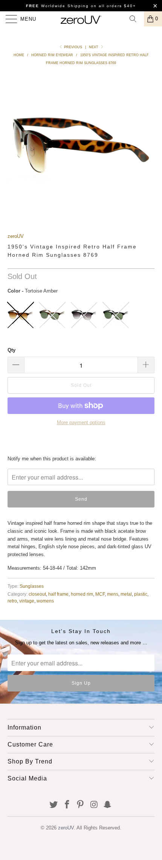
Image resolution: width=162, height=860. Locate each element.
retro (12, 600)
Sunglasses (32, 586)
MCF (100, 594)
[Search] (135, 18)
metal (126, 594)
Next (94, 47)
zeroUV (16, 236)
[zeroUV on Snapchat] (107, 805)
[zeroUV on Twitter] (54, 805)
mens (112, 594)
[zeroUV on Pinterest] (80, 805)
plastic (140, 594)
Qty (11, 350)
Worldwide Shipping (57, 6)
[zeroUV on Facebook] (67, 805)
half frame (58, 594)
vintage (26, 600)
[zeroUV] (81, 18)
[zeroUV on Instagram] (94, 805)
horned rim (82, 594)
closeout (37, 594)
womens (45, 600)
